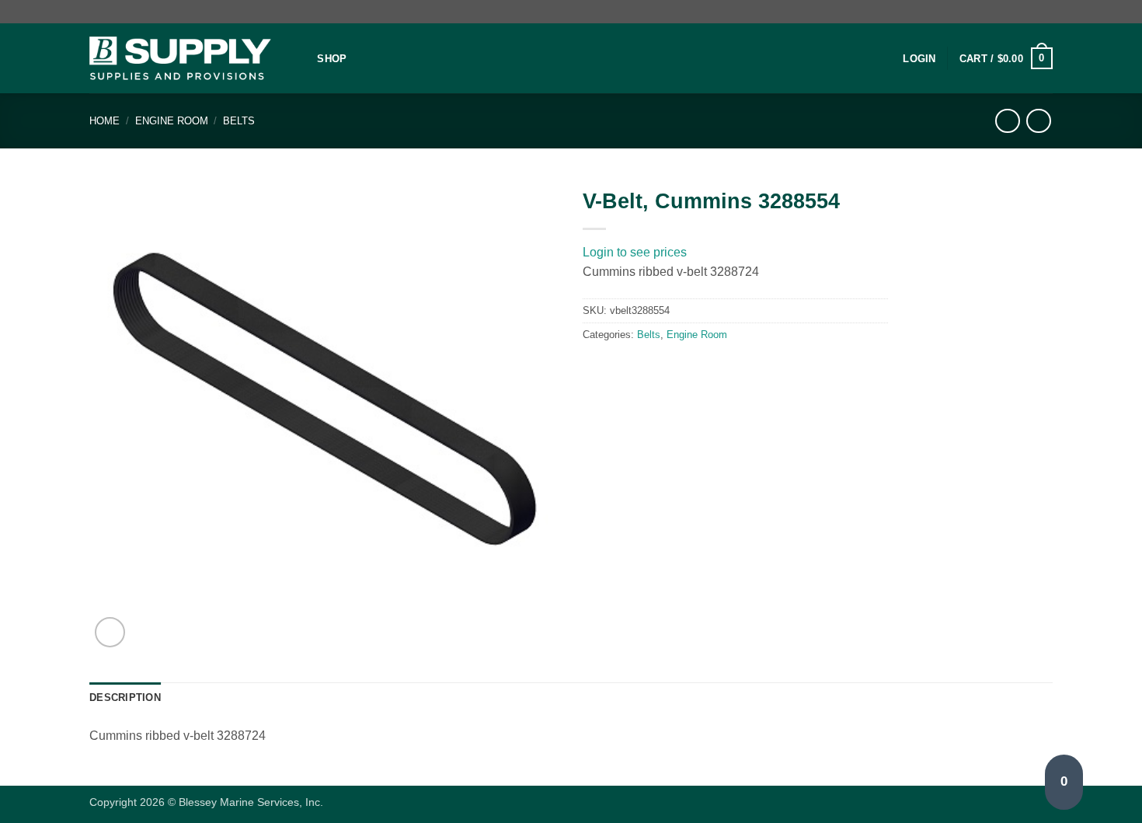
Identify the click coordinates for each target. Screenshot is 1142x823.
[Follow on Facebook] (1030, 11)
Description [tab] (125, 697)
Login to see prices (635, 252)
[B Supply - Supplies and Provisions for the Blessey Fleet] (180, 59)
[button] (919, 59)
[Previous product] (1038, 121)
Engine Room (171, 121)
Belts (239, 121)
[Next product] (1007, 121)
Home (104, 121)
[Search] (300, 58)
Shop (331, 59)
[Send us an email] (1045, 11)
